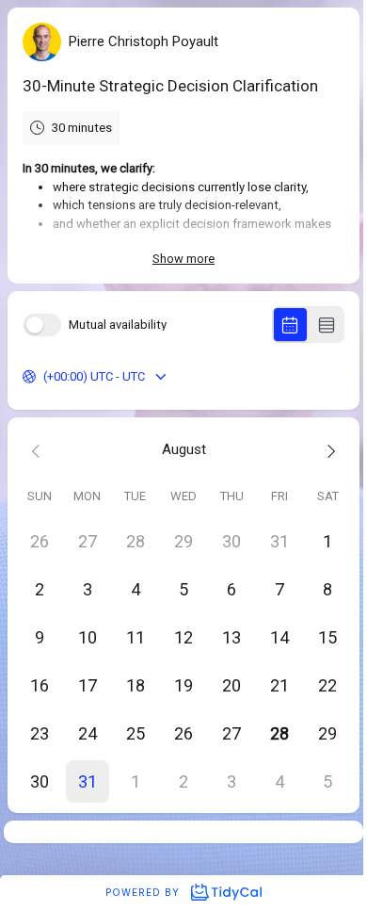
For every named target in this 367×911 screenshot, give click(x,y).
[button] (87, 781)
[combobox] (44, 376)
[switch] (42, 325)
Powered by (144, 892)
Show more (183, 259)
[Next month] (328, 450)
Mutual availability (118, 324)
